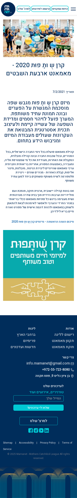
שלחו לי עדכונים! (38, 408)
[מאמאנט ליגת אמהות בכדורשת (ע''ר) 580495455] (8, 9)
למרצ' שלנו (24, 9)
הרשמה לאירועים (41, 9)
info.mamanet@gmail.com (48, 363)
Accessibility (26, 443)
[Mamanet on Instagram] (36, 430)
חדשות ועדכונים (23, 347)
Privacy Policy (48, 443)
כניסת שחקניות (60, 9)
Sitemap (8, 443)
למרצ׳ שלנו (38, 421)
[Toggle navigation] (72, 7)
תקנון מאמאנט (63, 341)
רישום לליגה (64, 334)
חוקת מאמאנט (63, 347)
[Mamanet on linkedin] (46, 430)
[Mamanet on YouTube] (41, 430)
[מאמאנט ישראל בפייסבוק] (30, 430)
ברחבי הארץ (26, 334)
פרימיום (29, 341)
